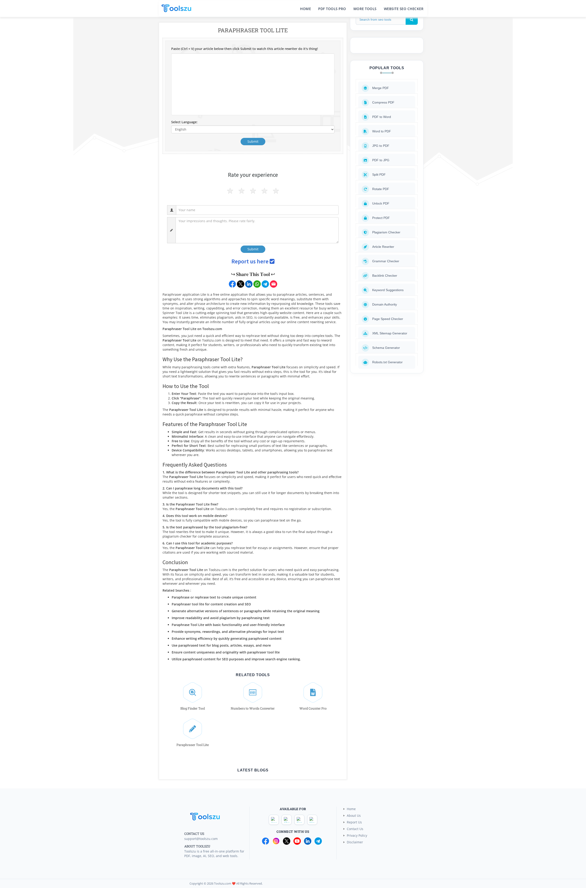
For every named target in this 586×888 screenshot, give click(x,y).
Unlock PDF (380, 203)
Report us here (250, 261)
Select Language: (184, 122)
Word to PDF (381, 131)
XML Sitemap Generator (389, 333)
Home (305, 8)
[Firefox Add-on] (299, 820)
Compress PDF (383, 102)
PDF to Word (381, 117)
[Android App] (274, 820)
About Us (354, 815)
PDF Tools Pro (332, 8)
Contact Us (355, 829)
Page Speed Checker (387, 319)
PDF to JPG (380, 160)
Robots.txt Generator (387, 362)
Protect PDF (381, 218)
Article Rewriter (383, 247)
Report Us (354, 822)
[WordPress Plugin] (312, 820)
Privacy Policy (357, 835)
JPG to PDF (380, 146)
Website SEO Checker (404, 8)
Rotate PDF (380, 189)
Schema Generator (386, 348)
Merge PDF (380, 88)
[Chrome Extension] (287, 820)
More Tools (365, 8)
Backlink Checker (384, 275)
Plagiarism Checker (386, 232)
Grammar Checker (385, 261)
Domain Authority (384, 304)
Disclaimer (355, 842)
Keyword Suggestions (388, 290)
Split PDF (379, 174)
